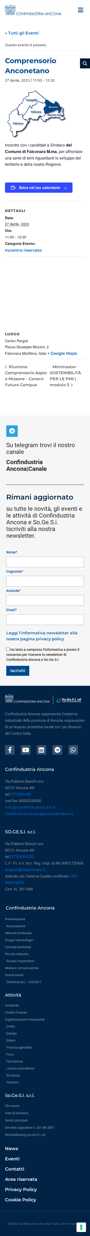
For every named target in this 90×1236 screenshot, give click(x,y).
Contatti (14, 1169)
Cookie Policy (20, 1200)
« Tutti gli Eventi (22, 33)
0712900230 (22, 856)
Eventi (12, 1159)
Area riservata (21, 1179)
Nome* (11, 552)
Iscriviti (17, 670)
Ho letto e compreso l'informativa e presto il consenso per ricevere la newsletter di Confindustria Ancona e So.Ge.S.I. (43, 655)
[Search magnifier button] (85, 63)
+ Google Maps (62, 353)
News (11, 1148)
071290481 (20, 794)
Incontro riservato (23, 250)
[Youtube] (25, 750)
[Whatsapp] (73, 750)
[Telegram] (12, 431)
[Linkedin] (41, 750)
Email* (11, 610)
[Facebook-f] (9, 750)
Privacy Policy (21, 1189)
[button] (80, 10)
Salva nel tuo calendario (39, 187)
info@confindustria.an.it (30, 807)
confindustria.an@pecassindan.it (39, 813)
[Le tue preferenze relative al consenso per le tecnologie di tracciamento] (81, 1227)
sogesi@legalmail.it (25, 869)
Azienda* (13, 591)
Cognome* (14, 571)
